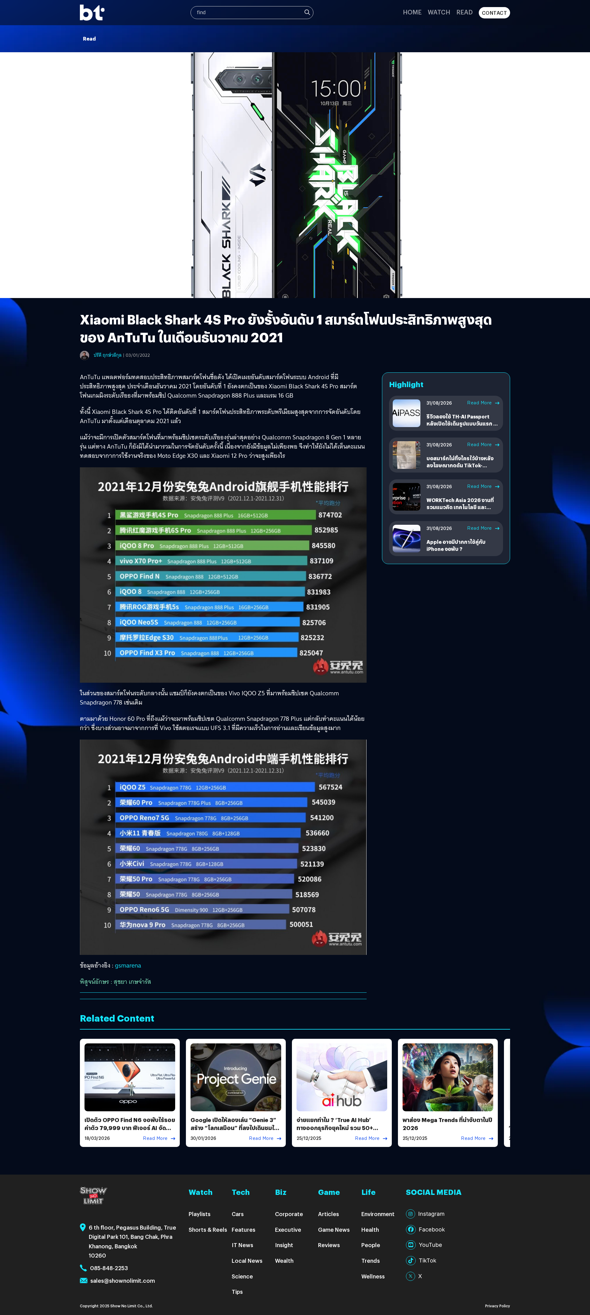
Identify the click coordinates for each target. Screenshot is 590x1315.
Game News (334, 1229)
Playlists (199, 1214)
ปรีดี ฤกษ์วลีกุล (108, 355)
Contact (494, 12)
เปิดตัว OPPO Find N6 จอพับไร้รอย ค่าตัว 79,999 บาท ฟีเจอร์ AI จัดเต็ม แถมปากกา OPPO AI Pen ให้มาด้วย (130, 1131)
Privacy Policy (497, 1305)
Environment (378, 1214)
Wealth (284, 1260)
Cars (238, 1214)
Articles (328, 1214)
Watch (439, 11)
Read (464, 11)
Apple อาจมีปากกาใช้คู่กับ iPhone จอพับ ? (456, 545)
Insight (284, 1245)
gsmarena (128, 965)
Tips (237, 1291)
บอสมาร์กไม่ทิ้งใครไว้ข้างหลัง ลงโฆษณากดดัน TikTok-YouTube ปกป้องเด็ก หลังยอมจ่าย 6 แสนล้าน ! (461, 468)
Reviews (329, 1245)
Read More (479, 402)
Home (412, 11)
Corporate (289, 1214)
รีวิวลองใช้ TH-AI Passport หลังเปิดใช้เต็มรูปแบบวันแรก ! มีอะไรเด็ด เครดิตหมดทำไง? (463, 423)
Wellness (373, 1276)
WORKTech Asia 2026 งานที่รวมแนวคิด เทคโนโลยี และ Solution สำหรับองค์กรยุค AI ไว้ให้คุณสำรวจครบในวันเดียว (460, 510)
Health (370, 1229)
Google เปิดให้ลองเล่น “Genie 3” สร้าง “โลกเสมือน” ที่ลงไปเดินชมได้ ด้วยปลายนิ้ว (234, 1127)
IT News (242, 1245)
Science (242, 1276)
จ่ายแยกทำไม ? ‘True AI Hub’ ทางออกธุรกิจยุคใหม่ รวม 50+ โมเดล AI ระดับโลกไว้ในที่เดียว (335, 1127)
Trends (370, 1260)
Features (243, 1229)
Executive (288, 1229)
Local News (247, 1260)
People (370, 1245)
